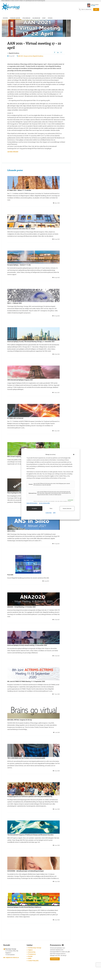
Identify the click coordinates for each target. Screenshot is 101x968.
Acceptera (34, 508)
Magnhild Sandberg (38, 56)
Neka (51, 508)
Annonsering (31, 952)
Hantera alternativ (67, 508)
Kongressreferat (28, 56)
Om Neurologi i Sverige (34, 947)
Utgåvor (30, 950)
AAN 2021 (20, 56)
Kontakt (30, 956)
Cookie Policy (49, 512)
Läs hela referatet (12, 151)
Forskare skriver (15, 18)
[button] (73, 454)
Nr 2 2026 (93, 5)
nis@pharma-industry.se (12, 957)
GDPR (54, 512)
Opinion (50, 18)
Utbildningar (26, 18)
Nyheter (5, 18)
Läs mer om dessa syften (44, 503)
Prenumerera (32, 954)
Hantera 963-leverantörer (32, 503)
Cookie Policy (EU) (33, 960)
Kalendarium (36, 18)
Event (44, 18)
